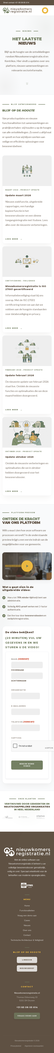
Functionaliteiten (27, 910)
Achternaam (18, 681)
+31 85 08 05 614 (27, 1007)
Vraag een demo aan (27, 915)
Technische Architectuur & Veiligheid (27, 940)
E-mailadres (18, 706)
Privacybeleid (16, 1046)
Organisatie (18, 690)
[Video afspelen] (27, 566)
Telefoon (22, 722)
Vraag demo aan (27, 1016)
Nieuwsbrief (27, 968)
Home (27, 905)
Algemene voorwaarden (34, 1046)
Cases (27, 920)
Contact (27, 935)
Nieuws (27, 925)
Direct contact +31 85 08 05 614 (16, 3)
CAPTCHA (16, 738)
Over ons (27, 930)
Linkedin (27, 960)
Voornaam (17, 670)
